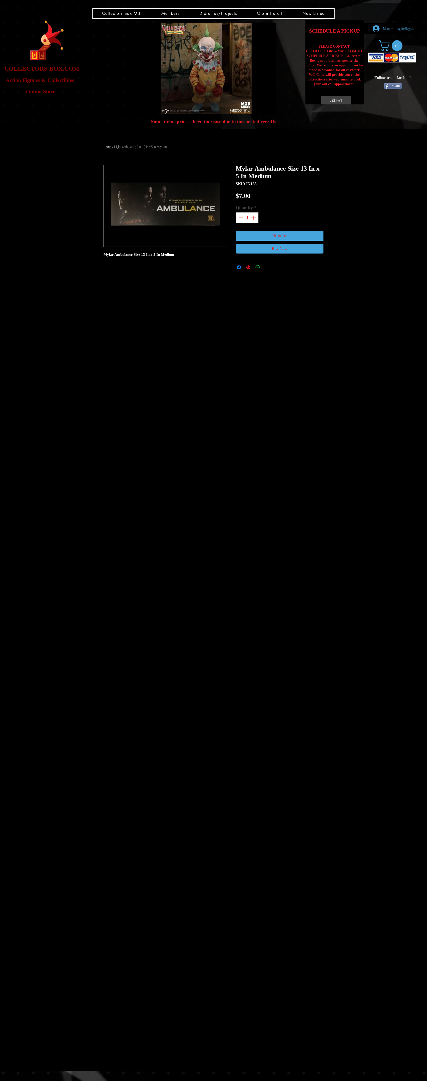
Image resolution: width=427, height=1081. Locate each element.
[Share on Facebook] (239, 267)
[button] (206, 68)
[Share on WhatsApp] (258, 267)
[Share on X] (267, 267)
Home (107, 147)
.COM (351, 51)
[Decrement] (240, 218)
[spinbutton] (247, 218)
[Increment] (254, 218)
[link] (392, 45)
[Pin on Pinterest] (248, 267)
